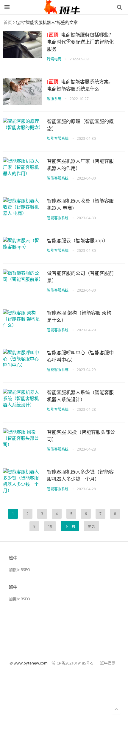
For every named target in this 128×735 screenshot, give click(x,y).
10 (50, 526)
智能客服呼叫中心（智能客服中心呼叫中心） (80, 356)
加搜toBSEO (19, 569)
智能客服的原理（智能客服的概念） (80, 125)
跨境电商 (54, 59)
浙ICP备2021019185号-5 (72, 663)
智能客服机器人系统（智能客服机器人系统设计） (80, 396)
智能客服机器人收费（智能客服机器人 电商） (80, 204)
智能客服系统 (57, 138)
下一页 (70, 526)
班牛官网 (107, 663)
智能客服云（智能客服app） (77, 240)
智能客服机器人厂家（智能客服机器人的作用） (80, 165)
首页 (8, 22)
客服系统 (54, 98)
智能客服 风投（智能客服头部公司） (81, 435)
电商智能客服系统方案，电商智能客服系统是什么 (80, 85)
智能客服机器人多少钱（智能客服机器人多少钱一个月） (80, 475)
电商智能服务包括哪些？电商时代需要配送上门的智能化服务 (80, 41)
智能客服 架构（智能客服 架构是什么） (79, 316)
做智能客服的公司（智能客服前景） (80, 277)
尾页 (91, 526)
